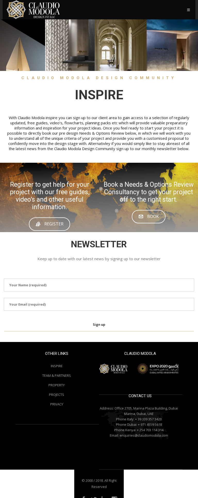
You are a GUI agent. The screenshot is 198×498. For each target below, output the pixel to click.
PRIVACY (56, 404)
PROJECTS (56, 394)
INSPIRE (57, 366)
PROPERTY (56, 385)
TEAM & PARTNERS (56, 375)
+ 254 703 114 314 (150, 430)
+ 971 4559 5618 (150, 424)
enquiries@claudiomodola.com (144, 435)
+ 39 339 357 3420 (148, 419)
